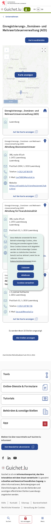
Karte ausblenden (37, 40)
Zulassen (25, 267)
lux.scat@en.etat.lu (24, 311)
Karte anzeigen (25, 74)
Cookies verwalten (25, 283)
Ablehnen (25, 275)
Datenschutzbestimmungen (21, 261)
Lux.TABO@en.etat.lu (25, 177)
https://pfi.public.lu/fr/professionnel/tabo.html (27, 187)
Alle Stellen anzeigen (25, 337)
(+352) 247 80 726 (24, 306)
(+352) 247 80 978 (24, 171)
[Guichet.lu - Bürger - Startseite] (11, 9)
